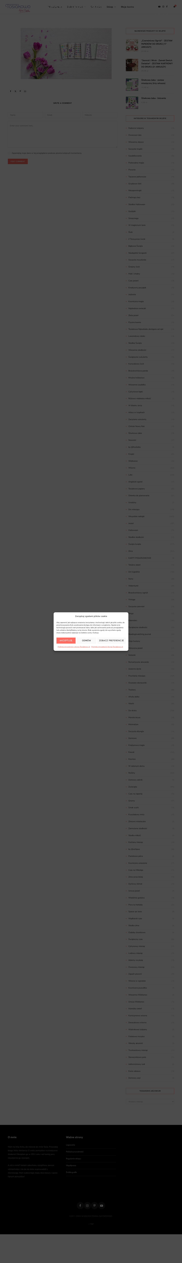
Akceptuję (66, 640)
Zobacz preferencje (111, 640)
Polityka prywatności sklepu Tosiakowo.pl (74, 647)
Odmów (86, 640)
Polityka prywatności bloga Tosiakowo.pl (107, 647)
